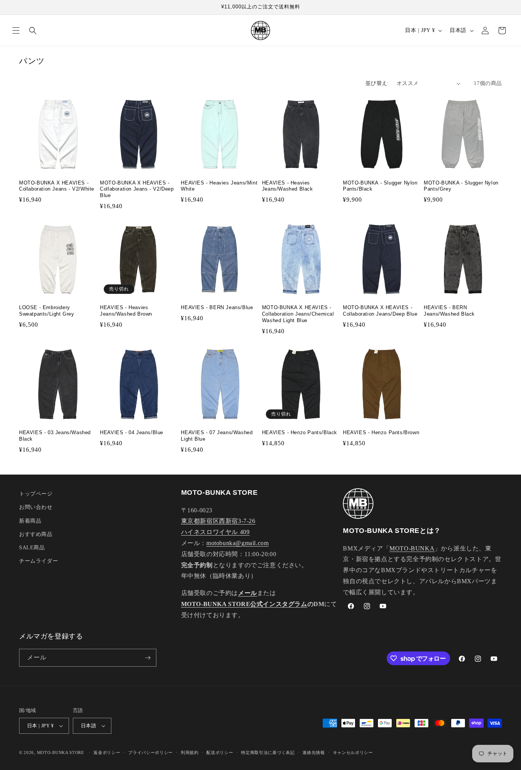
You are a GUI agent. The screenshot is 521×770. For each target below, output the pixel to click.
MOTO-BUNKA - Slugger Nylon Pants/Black (380, 186)
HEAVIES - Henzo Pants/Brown (381, 432)
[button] (16, 30)
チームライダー (38, 561)
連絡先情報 (313, 752)
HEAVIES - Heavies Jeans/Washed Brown (126, 311)
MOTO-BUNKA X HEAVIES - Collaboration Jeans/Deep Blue (380, 311)
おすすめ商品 (36, 534)
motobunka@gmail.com (237, 543)
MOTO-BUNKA (411, 548)
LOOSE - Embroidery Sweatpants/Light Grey (46, 311)
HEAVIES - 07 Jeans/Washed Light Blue (216, 436)
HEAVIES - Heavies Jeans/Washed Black (287, 186)
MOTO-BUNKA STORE (60, 752)
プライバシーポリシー (150, 752)
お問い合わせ (36, 507)
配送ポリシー (219, 752)
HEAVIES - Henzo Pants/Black (299, 432)
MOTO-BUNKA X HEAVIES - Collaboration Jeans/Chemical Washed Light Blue (298, 314)
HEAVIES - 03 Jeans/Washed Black (55, 436)
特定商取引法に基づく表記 (267, 752)
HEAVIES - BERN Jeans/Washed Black (449, 311)
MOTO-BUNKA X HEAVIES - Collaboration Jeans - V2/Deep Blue (137, 189)
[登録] (147, 658)
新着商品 (30, 521)
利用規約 (190, 752)
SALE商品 (32, 547)
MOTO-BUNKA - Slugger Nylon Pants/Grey (461, 186)
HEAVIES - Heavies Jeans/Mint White (219, 186)
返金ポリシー (106, 752)
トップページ (36, 494)
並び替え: (377, 83)
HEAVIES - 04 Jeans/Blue (131, 432)
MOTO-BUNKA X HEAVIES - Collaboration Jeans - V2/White (56, 186)
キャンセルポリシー (353, 752)
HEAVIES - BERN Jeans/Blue (217, 307)
